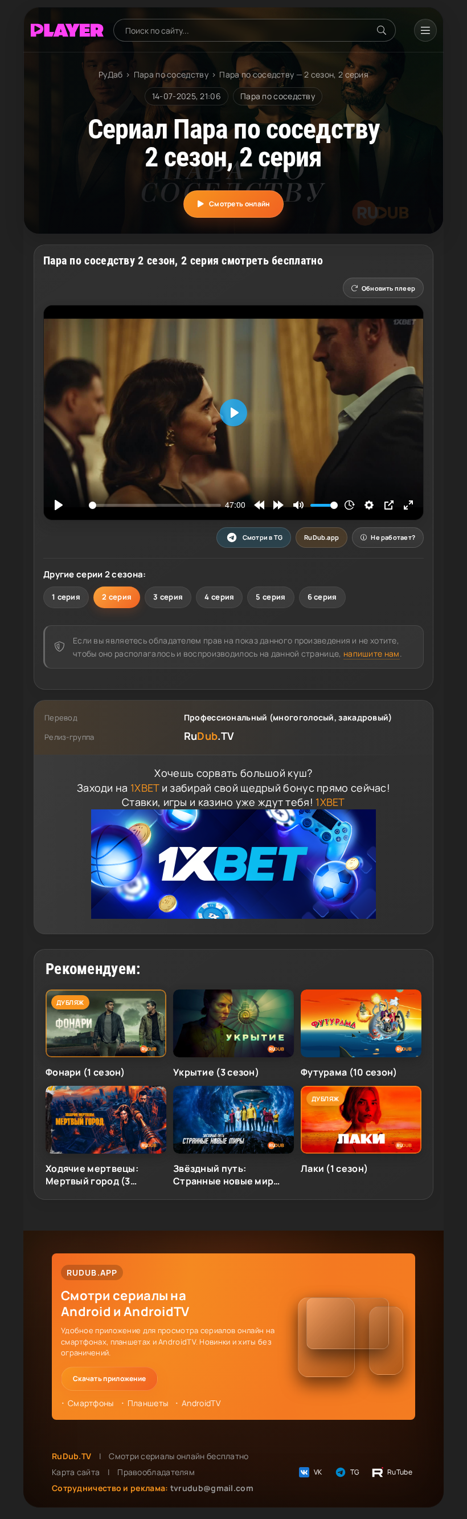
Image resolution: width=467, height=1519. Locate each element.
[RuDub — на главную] (67, 30)
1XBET (144, 788)
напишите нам (371, 653)
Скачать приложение (109, 1378)
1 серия (66, 597)
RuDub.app (321, 537)
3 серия (168, 597)
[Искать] (381, 30)
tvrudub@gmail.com (211, 1488)
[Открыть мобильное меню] (425, 30)
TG (355, 1472)
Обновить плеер (388, 288)
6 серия (322, 597)
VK (318, 1472)
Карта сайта (76, 1472)
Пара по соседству (171, 74)
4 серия (219, 597)
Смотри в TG (262, 537)
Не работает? (393, 537)
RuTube (399, 1472)
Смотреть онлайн (239, 204)
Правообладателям (156, 1472)
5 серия (270, 597)
